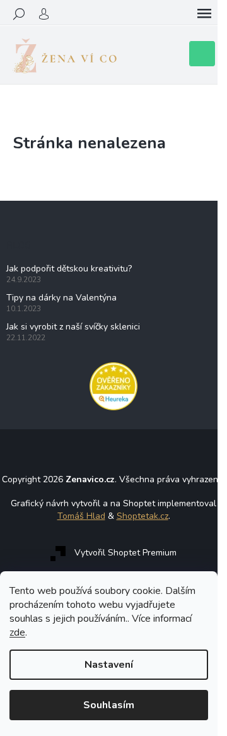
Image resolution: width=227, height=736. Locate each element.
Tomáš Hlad (81, 516)
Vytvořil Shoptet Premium (125, 553)
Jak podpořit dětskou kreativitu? (69, 269)
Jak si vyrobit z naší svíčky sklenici (73, 327)
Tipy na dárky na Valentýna (61, 298)
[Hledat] (19, 14)
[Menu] (204, 13)
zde (17, 632)
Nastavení (108, 665)
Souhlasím (108, 705)
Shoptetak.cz (142, 516)
